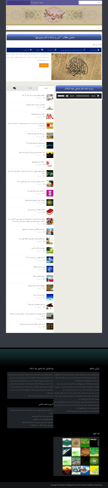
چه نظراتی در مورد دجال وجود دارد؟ (36, 191)
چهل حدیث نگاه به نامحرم (38, 248)
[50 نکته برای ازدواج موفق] (49, 164)
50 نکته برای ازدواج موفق (38, 162)
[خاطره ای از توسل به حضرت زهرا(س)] (49, 107)
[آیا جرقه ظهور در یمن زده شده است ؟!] (49, 259)
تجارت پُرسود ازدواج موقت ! (38, 114)
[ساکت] (67, 96)
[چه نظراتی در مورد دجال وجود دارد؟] (49, 193)
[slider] (61, 95)
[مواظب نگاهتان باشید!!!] (49, 278)
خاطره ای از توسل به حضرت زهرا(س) (35, 104)
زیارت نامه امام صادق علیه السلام (36, 134)
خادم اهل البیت (93, 50)
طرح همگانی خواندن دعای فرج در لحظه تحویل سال (32, 239)
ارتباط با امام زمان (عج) (77, 50)
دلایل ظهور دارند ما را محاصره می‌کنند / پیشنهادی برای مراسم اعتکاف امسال (27, 315)
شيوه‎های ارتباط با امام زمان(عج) (36, 285)
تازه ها (30, 88)
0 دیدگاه (38, 50)
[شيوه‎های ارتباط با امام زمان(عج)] (49, 288)
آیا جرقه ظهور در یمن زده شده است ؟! (35, 257)
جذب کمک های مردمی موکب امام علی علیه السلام (32, 152)
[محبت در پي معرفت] (76, 66)
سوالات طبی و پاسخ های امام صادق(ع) (35, 200)
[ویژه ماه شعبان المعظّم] (49, 269)
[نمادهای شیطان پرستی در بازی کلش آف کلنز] (49, 97)
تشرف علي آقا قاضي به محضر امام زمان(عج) (33, 229)
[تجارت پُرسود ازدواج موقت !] (49, 116)
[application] (79, 96)
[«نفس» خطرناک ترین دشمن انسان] (49, 212)
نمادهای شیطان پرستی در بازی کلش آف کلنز (33, 95)
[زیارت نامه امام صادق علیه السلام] (49, 136)
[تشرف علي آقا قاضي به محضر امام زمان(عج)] (49, 231)
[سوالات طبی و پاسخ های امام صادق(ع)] (49, 202)
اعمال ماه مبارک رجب (39, 295)
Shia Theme (98, 485)
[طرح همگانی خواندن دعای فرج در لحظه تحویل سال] (49, 241)
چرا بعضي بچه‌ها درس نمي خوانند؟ (36, 304)
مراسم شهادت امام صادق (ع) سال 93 (35, 143)
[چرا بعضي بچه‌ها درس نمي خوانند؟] (49, 306)
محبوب (46, 88)
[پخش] (98, 96)
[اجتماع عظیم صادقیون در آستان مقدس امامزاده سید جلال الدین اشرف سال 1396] (49, 173)
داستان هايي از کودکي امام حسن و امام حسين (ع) (32, 324)
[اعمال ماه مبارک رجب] (49, 297)
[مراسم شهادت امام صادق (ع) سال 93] (49, 145)
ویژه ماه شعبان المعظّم (39, 267)
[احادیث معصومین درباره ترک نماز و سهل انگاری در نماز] (49, 183)
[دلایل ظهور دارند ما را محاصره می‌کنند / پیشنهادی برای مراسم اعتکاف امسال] (49, 316)
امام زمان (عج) (68, 50)
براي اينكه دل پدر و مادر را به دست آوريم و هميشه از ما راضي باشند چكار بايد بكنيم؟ (26, 124)
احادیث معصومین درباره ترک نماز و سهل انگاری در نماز (31, 181)
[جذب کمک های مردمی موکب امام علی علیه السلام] (49, 154)
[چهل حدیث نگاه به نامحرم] (49, 250)
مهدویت (63, 50)
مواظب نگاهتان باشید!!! (39, 276)
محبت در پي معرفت (96, 44)
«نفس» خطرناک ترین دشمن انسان (36, 209)
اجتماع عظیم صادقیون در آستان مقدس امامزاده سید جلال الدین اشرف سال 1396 (26, 172)
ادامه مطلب (44, 65)
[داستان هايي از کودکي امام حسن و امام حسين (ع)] (49, 326)
